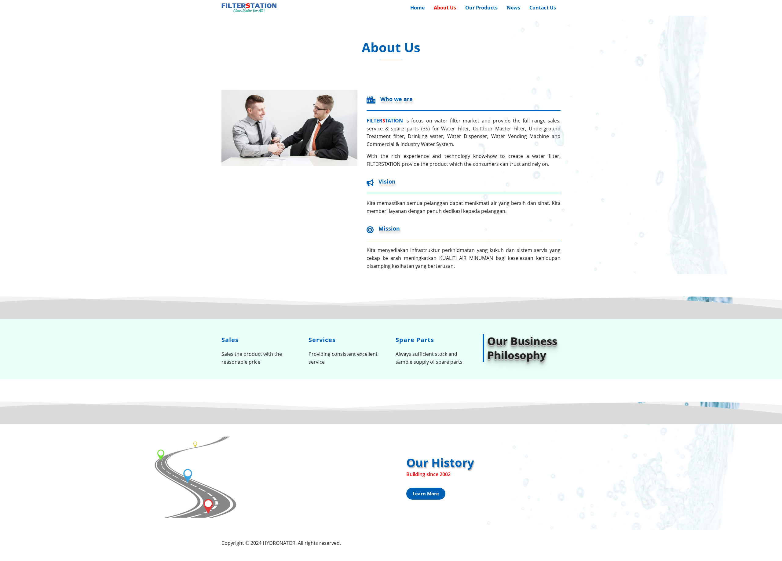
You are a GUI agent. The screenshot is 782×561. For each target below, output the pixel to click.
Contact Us (542, 7)
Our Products (481, 7)
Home (417, 7)
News (513, 7)
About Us (445, 7)
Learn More (426, 493)
